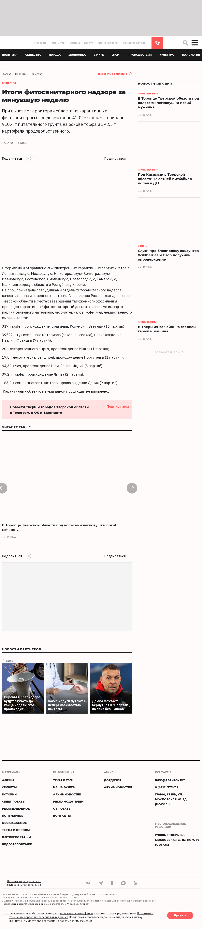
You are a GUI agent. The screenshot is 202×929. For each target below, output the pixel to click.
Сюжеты (9, 787)
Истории (9, 794)
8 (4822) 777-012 (157, 43)
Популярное (12, 816)
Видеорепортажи (17, 844)
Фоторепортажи (16, 837)
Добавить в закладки (112, 73)
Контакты (62, 816)
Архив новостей (108, 43)
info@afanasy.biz (170, 780)
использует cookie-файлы (76, 913)
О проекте (61, 808)
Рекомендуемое (16, 808)
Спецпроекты (13, 801)
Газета (89, 43)
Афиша (75, 43)
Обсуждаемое (14, 823)
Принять (180, 915)
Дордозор (112, 780)
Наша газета (64, 787)
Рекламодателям (135, 43)
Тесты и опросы (16, 830)
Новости (40, 43)
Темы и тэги (58, 43)
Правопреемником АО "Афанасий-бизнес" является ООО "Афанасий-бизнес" (45, 903)
